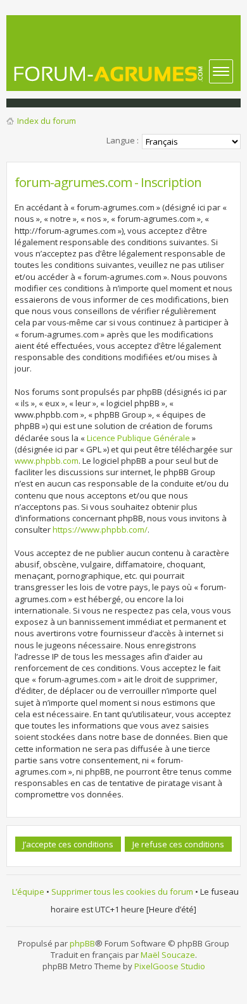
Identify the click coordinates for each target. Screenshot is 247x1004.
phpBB (82, 943)
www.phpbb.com (47, 460)
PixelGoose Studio (169, 966)
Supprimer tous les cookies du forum (122, 891)
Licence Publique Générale (138, 438)
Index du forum (46, 120)
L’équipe (28, 891)
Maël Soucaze (168, 954)
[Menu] (221, 71)
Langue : (122, 140)
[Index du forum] (109, 73)
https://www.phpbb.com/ (100, 529)
